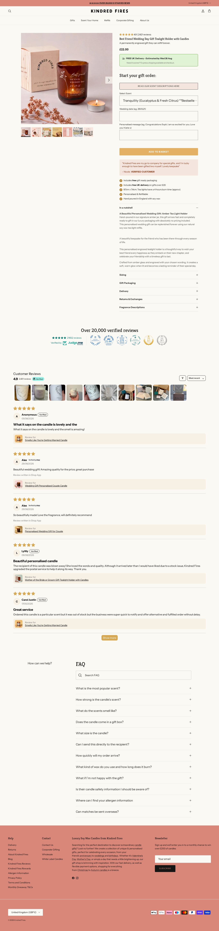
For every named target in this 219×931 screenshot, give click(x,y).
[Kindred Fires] (109, 11)
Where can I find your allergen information (104, 800)
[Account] (202, 11)
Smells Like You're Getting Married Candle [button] (46, 440)
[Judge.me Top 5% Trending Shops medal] (162, 340)
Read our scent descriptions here (159, 86)
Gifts (72, 20)
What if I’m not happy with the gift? (99, 778)
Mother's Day (83, 859)
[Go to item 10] (178, 393)
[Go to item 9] (161, 393)
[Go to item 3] (57, 393)
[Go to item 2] (40, 393)
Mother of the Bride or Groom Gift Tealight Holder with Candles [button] (56, 579)
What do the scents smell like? (96, 711)
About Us (144, 20)
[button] (126, 34)
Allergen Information (18, 873)
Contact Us (47, 845)
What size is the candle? (92, 733)
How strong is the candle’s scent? (98, 699)
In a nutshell (126, 207)
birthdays (113, 855)
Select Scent (125, 93)
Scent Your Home (89, 20)
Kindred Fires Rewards (19, 868)
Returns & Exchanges (130, 299)
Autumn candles (99, 870)
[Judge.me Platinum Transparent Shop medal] (135, 340)
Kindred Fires (19, 920)
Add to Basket (159, 151)
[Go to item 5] (92, 393)
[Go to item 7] (126, 393)
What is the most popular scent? (98, 688)
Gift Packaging (127, 283)
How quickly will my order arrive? (98, 755)
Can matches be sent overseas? (97, 811)
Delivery (123, 291)
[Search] (9, 11)
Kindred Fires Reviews (19, 863)
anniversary (86, 855)
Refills (107, 20)
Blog (10, 859)
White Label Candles (52, 859)
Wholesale (47, 854)
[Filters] (182, 378)
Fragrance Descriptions (132, 307)
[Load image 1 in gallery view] (66, 78)
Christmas (82, 870)
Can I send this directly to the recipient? (102, 744)
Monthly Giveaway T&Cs (20, 887)
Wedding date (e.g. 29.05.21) (132, 109)
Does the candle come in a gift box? (99, 722)
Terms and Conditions (19, 882)
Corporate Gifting (125, 20)
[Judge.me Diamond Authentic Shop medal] (95, 340)
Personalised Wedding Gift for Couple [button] (44, 531)
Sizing (122, 274)
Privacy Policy (15, 877)
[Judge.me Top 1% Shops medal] (148, 340)
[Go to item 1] (23, 393)
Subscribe (165, 868)
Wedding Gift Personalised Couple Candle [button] (46, 485)
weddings (99, 855)
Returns (12, 849)
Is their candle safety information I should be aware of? (112, 789)
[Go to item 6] (109, 393)
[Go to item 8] (144, 393)
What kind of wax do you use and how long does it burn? (114, 767)
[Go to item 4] (75, 393)
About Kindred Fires (18, 854)
